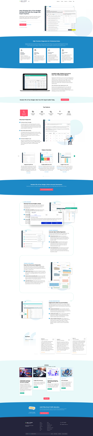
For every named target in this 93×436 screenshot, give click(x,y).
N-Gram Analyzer (59, 167)
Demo (48, 422)
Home (40, 422)
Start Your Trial (22, 24)
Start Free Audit (65, 99)
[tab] (24, 113)
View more (46, 398)
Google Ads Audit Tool (28, 164)
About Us (65, 1)
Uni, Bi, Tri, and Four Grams (61, 168)
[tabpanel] (59, 18)
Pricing (62, 1)
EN (28, 1)
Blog (40, 427)
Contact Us (48, 430)
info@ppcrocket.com (64, 424)
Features (58, 1)
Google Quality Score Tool (47, 164)
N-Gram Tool (49, 426)
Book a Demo (29, 24)
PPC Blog (70, 1)
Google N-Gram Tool (65, 164)
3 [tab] (44, 31)
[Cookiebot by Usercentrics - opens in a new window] (59, 212)
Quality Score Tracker (50, 427)
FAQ (73, 1)
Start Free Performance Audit (46, 189)
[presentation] (35, 354)
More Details (28, 172)
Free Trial (48, 423)
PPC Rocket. (29, 433)
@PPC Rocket (23, 378)
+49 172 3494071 (63, 422)
